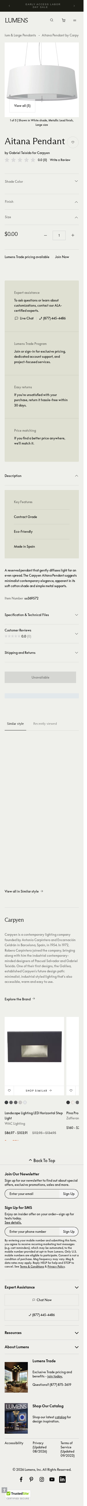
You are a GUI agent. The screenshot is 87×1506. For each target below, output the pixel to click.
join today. (55, 1376)
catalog (60, 1417)
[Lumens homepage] (17, 21)
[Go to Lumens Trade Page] (16, 1377)
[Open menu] (74, 20)
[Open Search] (52, 20)
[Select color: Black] (68, 1102)
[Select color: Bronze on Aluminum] (11, 1102)
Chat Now (44, 1300)
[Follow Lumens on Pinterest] (31, 1479)
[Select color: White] (72, 1102)
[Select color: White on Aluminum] (25, 1102)
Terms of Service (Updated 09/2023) (67, 1449)
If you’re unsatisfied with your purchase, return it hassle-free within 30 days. (41, 400)
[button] (20, 160)
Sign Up (68, 1194)
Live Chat (27, 318)
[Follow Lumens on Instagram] (42, 1479)
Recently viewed (45, 723)
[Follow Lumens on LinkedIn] (62, 1479)
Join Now (62, 257)
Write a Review (60, 160)
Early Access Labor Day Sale (43, 5)
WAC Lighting (15, 1123)
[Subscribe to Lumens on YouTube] (52, 1479)
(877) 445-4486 (54, 318)
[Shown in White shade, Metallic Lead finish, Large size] (42, 79)
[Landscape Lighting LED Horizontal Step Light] (34, 1047)
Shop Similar (36, 1090)
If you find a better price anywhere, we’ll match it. (39, 440)
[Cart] (63, 21)
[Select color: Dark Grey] (77, 1102)
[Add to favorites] (73, 142)
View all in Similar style (22, 891)
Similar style (15, 723)
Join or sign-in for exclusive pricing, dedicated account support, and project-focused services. (40, 356)
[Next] (74, 6)
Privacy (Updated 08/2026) (40, 1447)
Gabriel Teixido (20, 153)
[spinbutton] (59, 235)
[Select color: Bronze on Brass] (15, 1102)
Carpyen (43, 153)
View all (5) (22, 106)
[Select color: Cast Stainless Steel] (20, 1102)
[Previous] (9, 6)
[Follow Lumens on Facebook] (21, 1479)
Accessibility (14, 1443)
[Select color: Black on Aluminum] (6, 1102)
